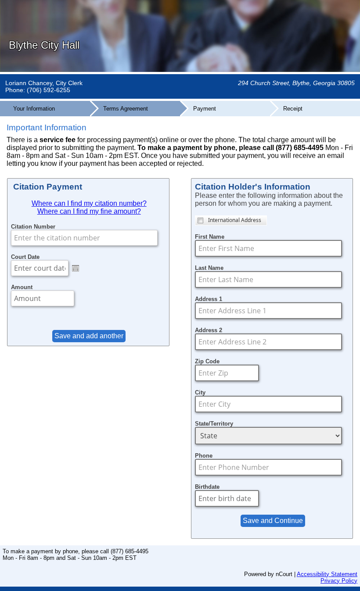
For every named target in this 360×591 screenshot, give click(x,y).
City (200, 392)
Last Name (209, 268)
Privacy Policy (338, 580)
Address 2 (208, 330)
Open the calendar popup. (75, 268)
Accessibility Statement (327, 574)
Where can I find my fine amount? (89, 211)
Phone (203, 455)
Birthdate (207, 487)
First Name (209, 236)
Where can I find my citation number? (89, 203)
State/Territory (214, 423)
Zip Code (207, 361)
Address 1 (208, 299)
